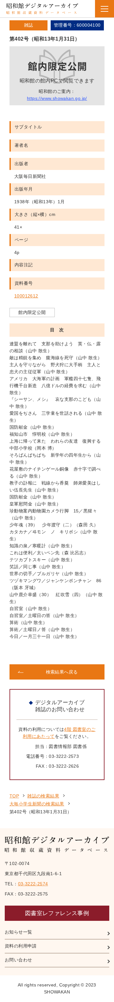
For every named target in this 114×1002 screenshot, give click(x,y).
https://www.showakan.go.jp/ (57, 98)
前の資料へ (33, 652)
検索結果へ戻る (62, 671)
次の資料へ (81, 652)
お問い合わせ (18, 959)
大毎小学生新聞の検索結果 (37, 803)
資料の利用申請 (21, 945)
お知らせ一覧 (18, 931)
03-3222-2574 (33, 883)
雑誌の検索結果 (43, 795)
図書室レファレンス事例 (57, 913)
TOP (14, 795)
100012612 (26, 295)
